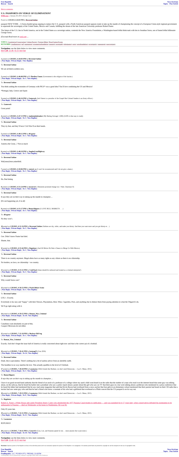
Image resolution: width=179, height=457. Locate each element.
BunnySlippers (34, 209)
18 (2, 393)
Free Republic (6, 2)
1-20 (6, 51)
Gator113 (32, 431)
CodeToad (33, 270)
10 (2, 226)
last (24, 51)
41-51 (16, 51)
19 (2, 413)
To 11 (25, 415)
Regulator (33, 248)
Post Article (174, 4)
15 (2, 334)
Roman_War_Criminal (37, 314)
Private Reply (16, 61)
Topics (165, 4)
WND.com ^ (5, 16)
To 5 (24, 228)
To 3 (24, 118)
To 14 (25, 353)
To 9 (24, 395)
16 (2, 351)
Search (10, 4)
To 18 (25, 433)
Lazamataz (33, 369)
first (2, 51)
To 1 (24, 78)
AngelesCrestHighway (37, 151)
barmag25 (33, 351)
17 (2, 369)
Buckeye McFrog (35, 334)
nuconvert (32, 187)
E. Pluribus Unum (35, 76)
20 (2, 431)
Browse (3, 4)
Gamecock (32, 98)
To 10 (25, 316)
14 (2, 314)
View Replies (27, 61)
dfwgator (32, 134)
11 (2, 248)
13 (2, 288)
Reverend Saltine (35, 59)
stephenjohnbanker (36, 116)
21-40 (11, 51)
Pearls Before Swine (36, 288)
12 (2, 270)
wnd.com (23, 37)
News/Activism (172, 2)
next (21, 51)
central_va (32, 169)
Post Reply (6, 61)
